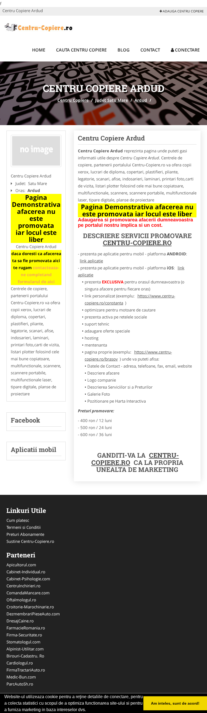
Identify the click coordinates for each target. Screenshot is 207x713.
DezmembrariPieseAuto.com (33, 613)
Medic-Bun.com (21, 677)
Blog (124, 50)
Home (38, 50)
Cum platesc (17, 520)
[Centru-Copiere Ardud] (36, 151)
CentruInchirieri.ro (23, 585)
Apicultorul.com (21, 564)
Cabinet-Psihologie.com (28, 578)
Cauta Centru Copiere (81, 50)
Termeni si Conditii (23, 527)
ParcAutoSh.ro (19, 684)
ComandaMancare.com (28, 592)
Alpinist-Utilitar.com (25, 649)
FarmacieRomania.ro (25, 627)
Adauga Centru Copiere (183, 11)
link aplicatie (91, 260)
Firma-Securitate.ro (24, 634)
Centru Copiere (73, 100)
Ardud (140, 100)
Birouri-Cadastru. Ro (25, 656)
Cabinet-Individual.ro (25, 571)
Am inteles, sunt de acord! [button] (175, 703)
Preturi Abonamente (25, 534)
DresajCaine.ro (20, 620)
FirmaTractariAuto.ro (25, 670)
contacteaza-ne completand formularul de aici (38, 274)
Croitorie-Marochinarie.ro (30, 606)
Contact (150, 50)
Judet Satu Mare (111, 100)
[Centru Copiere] (37, 26)
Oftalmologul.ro (21, 599)
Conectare (187, 50)
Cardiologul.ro (19, 663)
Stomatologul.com (23, 642)
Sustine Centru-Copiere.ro (30, 541)
